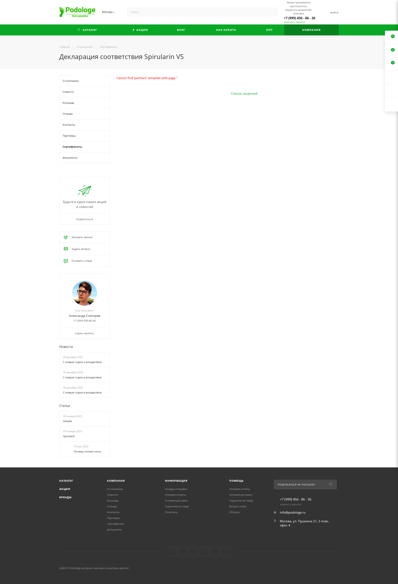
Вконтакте (172, 551)
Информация (176, 481)
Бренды (65, 497)
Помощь (236, 481)
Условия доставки (176, 500)
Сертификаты (115, 524)
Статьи (64, 405)
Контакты (113, 512)
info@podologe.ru (293, 512)
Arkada (67, 421)
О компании (115, 489)
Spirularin (69, 436)
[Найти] (272, 12)
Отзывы (112, 506)
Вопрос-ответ (238, 506)
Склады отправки (176, 489)
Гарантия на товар (177, 506)
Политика (171, 512)
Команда (112, 500)
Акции (64, 489)
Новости (66, 346)
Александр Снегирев (84, 316)
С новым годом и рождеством (82, 362)
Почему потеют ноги (87, 451)
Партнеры (113, 518)
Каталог (66, 481)
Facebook (183, 551)
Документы (114, 529)
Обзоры (234, 512)
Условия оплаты (175, 495)
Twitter (193, 551)
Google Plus (214, 551)
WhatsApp (225, 551)
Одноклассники (204, 551)
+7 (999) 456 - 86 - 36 (299, 18)
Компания (116, 481)
